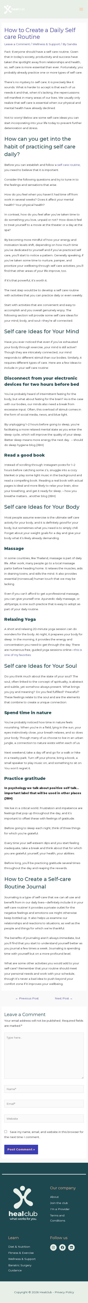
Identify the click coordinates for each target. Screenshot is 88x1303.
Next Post (64, 998)
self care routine (68, 164)
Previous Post (27, 998)
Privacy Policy (64, 1292)
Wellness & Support (46, 44)
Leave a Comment (17, 44)
